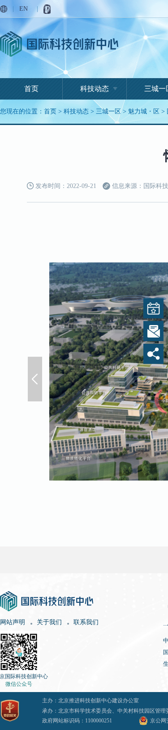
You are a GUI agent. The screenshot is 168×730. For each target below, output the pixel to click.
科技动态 (94, 88)
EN (23, 8)
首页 (31, 88)
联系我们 (86, 622)
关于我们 (49, 622)
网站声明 (12, 622)
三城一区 (108, 111)
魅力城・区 (143, 111)
